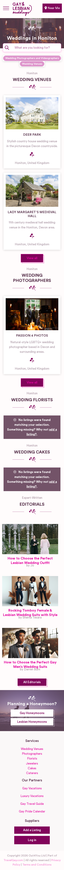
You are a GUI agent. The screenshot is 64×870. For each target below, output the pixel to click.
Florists (32, 758)
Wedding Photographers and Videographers (32, 58)
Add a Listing (32, 830)
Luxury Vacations (32, 796)
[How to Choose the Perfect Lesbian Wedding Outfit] (30, 539)
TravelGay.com (13, 860)
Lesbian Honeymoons (32, 721)
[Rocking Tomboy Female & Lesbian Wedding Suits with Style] (30, 591)
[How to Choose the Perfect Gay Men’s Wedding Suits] (30, 643)
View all (32, 258)
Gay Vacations (32, 788)
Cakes (32, 768)
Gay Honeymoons (32, 713)
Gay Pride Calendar (32, 811)
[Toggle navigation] (6, 8)
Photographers (32, 753)
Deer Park (32, 134)
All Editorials (32, 682)
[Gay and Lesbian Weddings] (22, 8)
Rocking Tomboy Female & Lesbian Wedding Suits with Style (30, 613)
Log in (32, 840)
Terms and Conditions (36, 864)
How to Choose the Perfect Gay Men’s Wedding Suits (30, 665)
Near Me (53, 8)
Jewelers (32, 763)
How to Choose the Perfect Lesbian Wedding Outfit (30, 561)
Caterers (32, 773)
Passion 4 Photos (32, 335)
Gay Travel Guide (32, 803)
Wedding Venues (32, 64)
